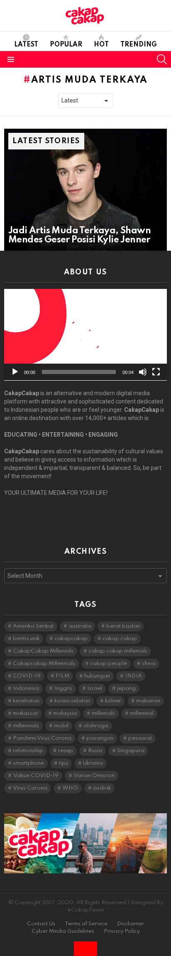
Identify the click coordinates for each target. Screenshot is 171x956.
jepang (126, 688)
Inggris (63, 688)
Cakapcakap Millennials (44, 663)
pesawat (140, 738)
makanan (148, 701)
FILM (62, 676)
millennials (26, 726)
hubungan (97, 676)
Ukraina (93, 763)
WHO (70, 788)
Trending (138, 45)
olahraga (95, 726)
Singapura (130, 750)
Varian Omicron (94, 775)
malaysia (65, 713)
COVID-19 (27, 676)
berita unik (26, 638)
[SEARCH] (162, 59)
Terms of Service (86, 924)
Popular (66, 45)
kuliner (113, 701)
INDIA (133, 676)
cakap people (108, 663)
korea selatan (72, 701)
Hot (101, 45)
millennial (142, 713)
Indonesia (26, 688)
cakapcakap (71, 638)
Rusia (95, 750)
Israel (94, 688)
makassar (25, 713)
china (149, 663)
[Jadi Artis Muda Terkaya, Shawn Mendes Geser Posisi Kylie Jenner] (85, 190)
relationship (28, 750)
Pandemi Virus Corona (42, 738)
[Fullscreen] (156, 372)
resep (65, 750)
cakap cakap (120, 638)
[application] (85, 335)
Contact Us (41, 924)
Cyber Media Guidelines (63, 931)
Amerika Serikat (33, 626)
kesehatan (26, 701)
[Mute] (143, 372)
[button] (85, 334)
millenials (103, 713)
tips (63, 763)
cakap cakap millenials (117, 651)
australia (79, 626)
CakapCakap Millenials (43, 651)
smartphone (28, 763)
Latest (26, 45)
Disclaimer (130, 924)
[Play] (15, 372)
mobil (61, 726)
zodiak (102, 788)
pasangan (99, 738)
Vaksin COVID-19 (36, 775)
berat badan (123, 626)
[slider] (79, 372)
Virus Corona (30, 788)
